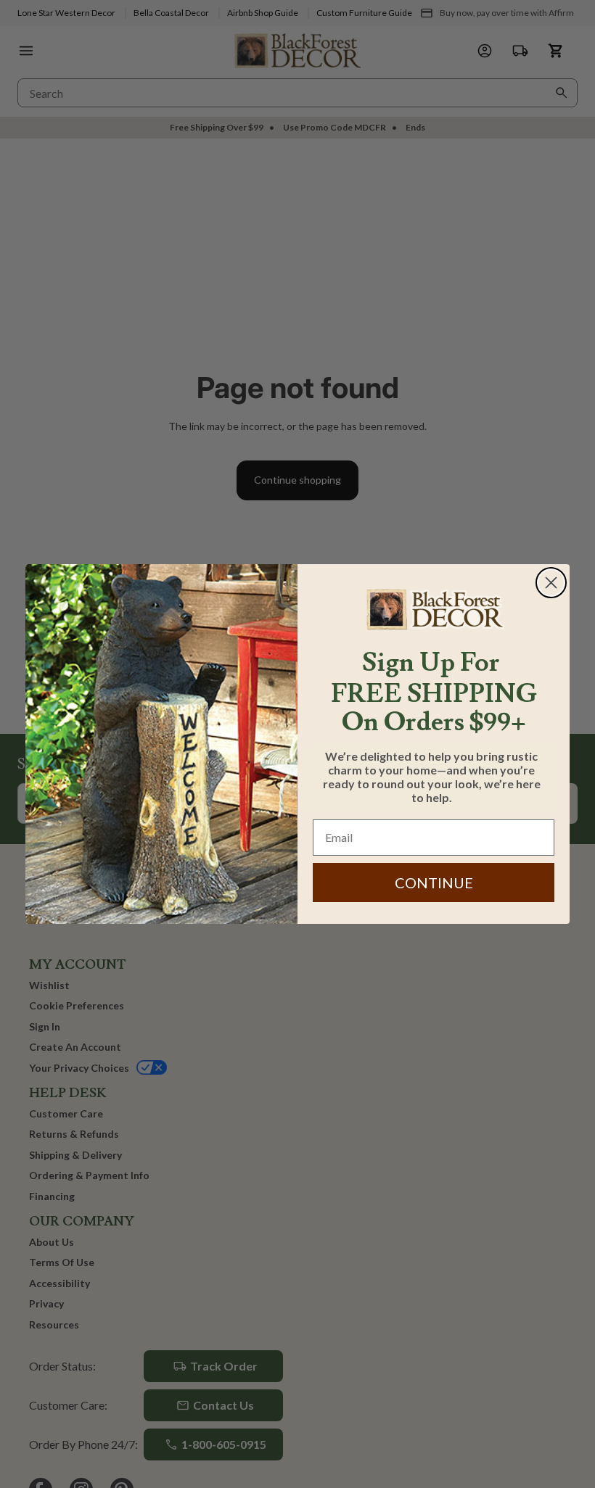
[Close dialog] (551, 582)
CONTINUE (434, 882)
